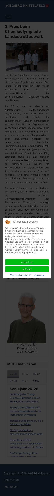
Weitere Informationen (20, 275)
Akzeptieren (27, 262)
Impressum (39, 275)
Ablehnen (27, 269)
